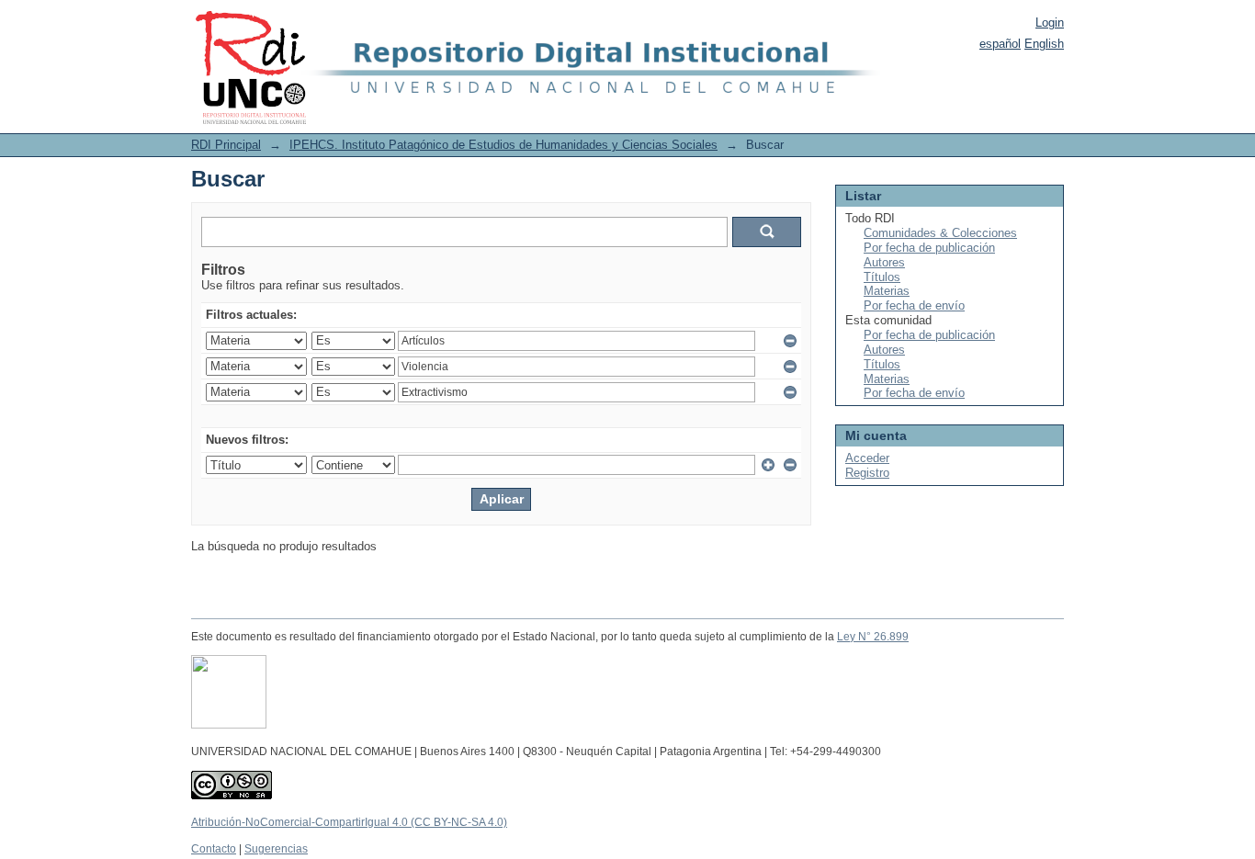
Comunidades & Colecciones (940, 233)
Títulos (882, 277)
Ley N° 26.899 (873, 636)
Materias (887, 291)
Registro (867, 473)
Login (1049, 22)
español (1000, 44)
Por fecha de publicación (929, 247)
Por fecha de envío (914, 305)
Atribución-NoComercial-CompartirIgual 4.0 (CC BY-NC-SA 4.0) (349, 822)
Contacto (213, 848)
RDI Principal (226, 145)
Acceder (867, 458)
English (1044, 44)
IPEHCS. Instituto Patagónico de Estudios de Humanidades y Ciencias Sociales (503, 145)
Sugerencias (276, 848)
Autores (884, 262)
